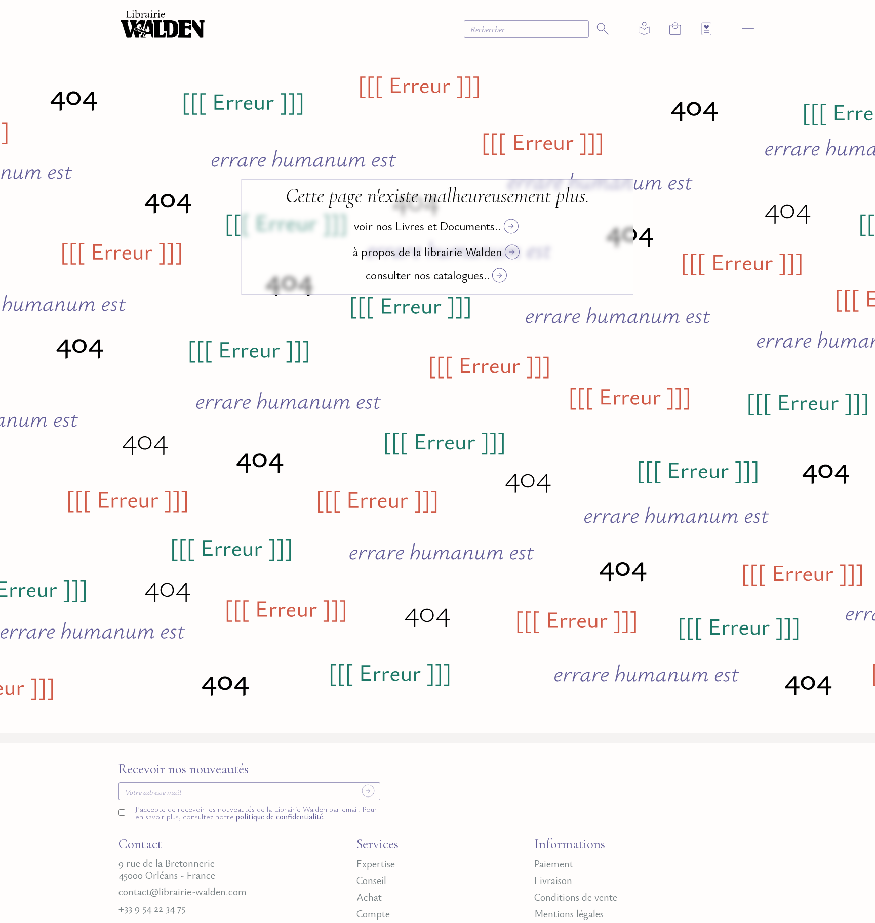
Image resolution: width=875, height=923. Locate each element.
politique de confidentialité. (279, 816)
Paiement (553, 863)
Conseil (371, 880)
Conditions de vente (575, 897)
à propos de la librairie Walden (427, 252)
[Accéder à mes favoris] (706, 29)
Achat (369, 897)
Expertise (375, 863)
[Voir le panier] (675, 28)
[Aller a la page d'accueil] (162, 22)
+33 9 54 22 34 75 (151, 908)
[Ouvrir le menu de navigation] (748, 28)
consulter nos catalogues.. (428, 275)
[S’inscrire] (368, 791)
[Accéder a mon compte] (644, 29)
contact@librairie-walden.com (182, 891)
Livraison (553, 880)
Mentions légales (569, 913)
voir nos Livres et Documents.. (427, 226)
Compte (373, 913)
